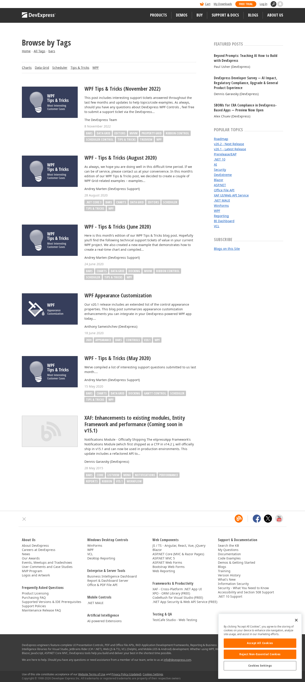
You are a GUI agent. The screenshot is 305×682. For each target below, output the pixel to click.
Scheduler (59, 67)
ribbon (107, 481)
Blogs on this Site (227, 248)
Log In (263, 4)
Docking (134, 271)
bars (51, 51)
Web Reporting (163, 571)
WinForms (221, 205)
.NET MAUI (222, 200)
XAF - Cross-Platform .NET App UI (177, 589)
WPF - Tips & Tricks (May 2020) (117, 358)
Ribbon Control (177, 133)
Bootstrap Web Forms (168, 567)
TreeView (146, 139)
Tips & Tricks (80, 67)
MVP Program (32, 571)
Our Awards (31, 558)
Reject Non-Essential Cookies (260, 654)
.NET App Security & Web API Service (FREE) (184, 602)
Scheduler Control (99, 139)
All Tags (39, 51)
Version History (229, 575)
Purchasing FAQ (34, 597)
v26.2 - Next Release (229, 144)
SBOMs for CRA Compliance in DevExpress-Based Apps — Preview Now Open (245, 108)
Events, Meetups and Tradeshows (47, 562)
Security (220, 169)
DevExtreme (223, 175)
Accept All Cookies (260, 643)
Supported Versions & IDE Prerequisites (51, 602)
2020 (88, 340)
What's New (227, 579)
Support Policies (34, 606)
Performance (168, 475)
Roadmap (221, 139)
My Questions (228, 550)
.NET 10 (219, 159)
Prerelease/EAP (225, 154)
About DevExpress (35, 545)
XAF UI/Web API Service (231, 195)
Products (158, 15)
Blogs (253, 15)
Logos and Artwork (36, 575)
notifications (145, 475)
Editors (119, 133)
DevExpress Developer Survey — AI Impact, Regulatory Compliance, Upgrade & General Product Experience (246, 82)
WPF (95, 67)
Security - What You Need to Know (243, 588)
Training (224, 571)
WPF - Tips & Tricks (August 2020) (120, 157)
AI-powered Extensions (104, 621)
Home (26, 51)
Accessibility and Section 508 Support (246, 592)
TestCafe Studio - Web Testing (174, 620)
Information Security (233, 584)
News (26, 554)
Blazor (218, 180)
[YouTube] (279, 519)
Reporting (221, 216)
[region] (260, 646)
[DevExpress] (35, 4)
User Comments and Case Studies (47, 567)
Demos (181, 15)
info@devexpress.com (177, 660)
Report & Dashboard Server (107, 580)
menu (127, 475)
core (100, 475)
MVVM (134, 133)
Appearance (103, 340)
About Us (275, 15)
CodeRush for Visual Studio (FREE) (177, 597)
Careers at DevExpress (38, 550)
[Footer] (24, 519)
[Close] (296, 620)
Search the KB (228, 545)
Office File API (224, 190)
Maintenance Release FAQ (41, 610)
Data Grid (42, 67)
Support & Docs (225, 15)
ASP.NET (220, 185)
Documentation (229, 554)
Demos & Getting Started (236, 562)
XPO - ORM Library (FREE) (171, 593)
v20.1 (147, 340)
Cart (207, 4)
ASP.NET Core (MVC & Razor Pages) (178, 554)
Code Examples (229, 558)
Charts (27, 67)
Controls (133, 340)
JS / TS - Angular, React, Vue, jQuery (178, 545)
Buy (199, 15)
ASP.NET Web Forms (167, 562)
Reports (92, 481)
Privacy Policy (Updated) (126, 674)
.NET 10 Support (230, 596)
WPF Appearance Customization (118, 295)
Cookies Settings (260, 665)
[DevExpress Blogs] (239, 519)
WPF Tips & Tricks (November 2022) (122, 89)
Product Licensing (35, 593)
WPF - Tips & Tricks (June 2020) (117, 226)
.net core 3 (93, 202)
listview (113, 475)
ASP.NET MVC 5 (163, 558)
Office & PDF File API (102, 585)
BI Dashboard (224, 221)
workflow (134, 481)
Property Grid (152, 133)
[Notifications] (280, 4)
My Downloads (223, 4)
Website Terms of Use (91, 674)
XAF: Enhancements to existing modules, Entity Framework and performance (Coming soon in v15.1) (134, 424)
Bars (89, 133)
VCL (216, 226)
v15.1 (119, 481)
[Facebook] (257, 519)
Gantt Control (155, 393)
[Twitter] (268, 519)
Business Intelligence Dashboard (112, 576)
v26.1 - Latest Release (230, 149)
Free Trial (246, 4)
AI (215, 164)
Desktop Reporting (101, 558)
